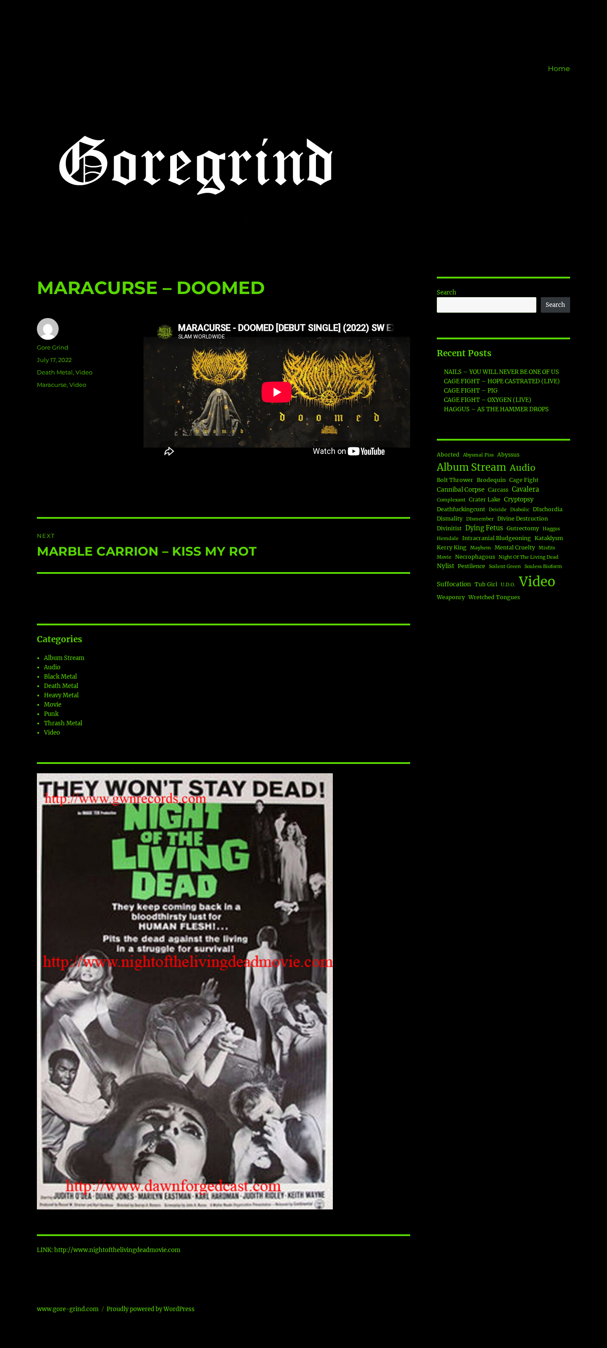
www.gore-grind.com (68, 1309)
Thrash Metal (63, 723)
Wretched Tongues (494, 597)
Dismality (450, 518)
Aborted (448, 454)
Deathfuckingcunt (461, 509)
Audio (52, 667)
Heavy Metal (61, 695)
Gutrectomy (523, 528)
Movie (52, 704)
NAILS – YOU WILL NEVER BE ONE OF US (501, 372)
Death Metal (55, 372)
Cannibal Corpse (460, 489)
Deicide (498, 510)
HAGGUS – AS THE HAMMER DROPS (496, 409)
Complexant (451, 500)
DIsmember (480, 519)
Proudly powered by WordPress (151, 1309)
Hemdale (448, 538)
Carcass (498, 489)
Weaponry (451, 597)
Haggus (551, 529)
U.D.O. (508, 585)
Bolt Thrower (455, 480)
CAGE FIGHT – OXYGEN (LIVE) (487, 400)
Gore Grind (52, 347)
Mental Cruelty (515, 547)
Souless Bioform (543, 566)
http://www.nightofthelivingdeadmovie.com (117, 1250)
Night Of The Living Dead (529, 557)
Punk (51, 714)
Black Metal (60, 676)
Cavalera (525, 489)
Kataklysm (549, 538)
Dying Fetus (484, 528)
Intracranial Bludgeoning (496, 538)
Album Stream (64, 658)
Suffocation (454, 584)
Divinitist (449, 528)
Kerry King (452, 547)
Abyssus (508, 454)
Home (559, 68)
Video (84, 372)
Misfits (547, 548)
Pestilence (471, 566)
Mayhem (480, 548)
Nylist (445, 566)
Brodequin (491, 480)
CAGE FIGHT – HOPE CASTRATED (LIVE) (502, 381)
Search (446, 292)
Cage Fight (524, 480)
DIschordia (548, 509)
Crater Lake (484, 499)
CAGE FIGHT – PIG (471, 390)
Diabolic (519, 510)
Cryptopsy (519, 499)
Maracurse (52, 384)
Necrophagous (475, 556)
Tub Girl (486, 584)
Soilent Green (505, 566)
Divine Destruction (522, 518)
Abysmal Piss (478, 455)
